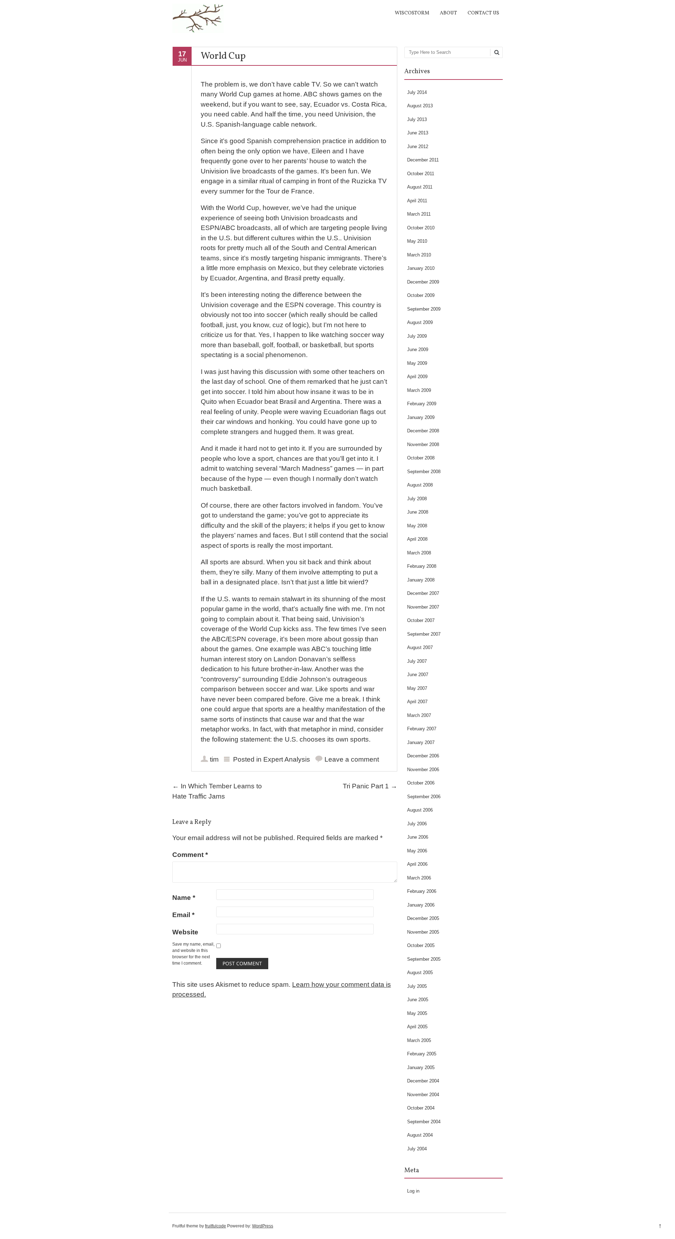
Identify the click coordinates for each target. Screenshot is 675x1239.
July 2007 (417, 661)
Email (183, 915)
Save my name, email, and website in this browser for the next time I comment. (193, 954)
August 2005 (420, 972)
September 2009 (424, 309)
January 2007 (421, 742)
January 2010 (421, 268)
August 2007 (420, 647)
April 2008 (417, 539)
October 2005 (421, 945)
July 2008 (417, 498)
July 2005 (417, 986)
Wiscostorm (412, 13)
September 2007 (424, 634)
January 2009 (421, 417)
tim (214, 759)
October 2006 (421, 783)
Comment (190, 854)
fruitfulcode (215, 1226)
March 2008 (419, 552)
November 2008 (423, 444)
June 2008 (417, 512)
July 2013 (417, 119)
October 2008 (421, 457)
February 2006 (421, 891)
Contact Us (483, 13)
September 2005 (424, 959)
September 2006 (424, 796)
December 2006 (423, 755)
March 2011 (419, 214)
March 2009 (419, 390)
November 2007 (423, 607)
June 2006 (417, 837)
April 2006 (417, 864)
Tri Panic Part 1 (370, 786)
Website (185, 932)
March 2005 (419, 1040)
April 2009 (417, 376)
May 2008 (417, 525)
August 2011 (419, 187)
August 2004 (420, 1135)
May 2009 (417, 363)
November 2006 (423, 769)
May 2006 (417, 850)
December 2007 (423, 593)
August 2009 (420, 322)
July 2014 (417, 92)
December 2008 (423, 430)
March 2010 (419, 255)
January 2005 (421, 1067)
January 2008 (421, 580)
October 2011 (420, 173)
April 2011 (417, 200)
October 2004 (421, 1108)
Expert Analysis (286, 759)
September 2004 (424, 1121)
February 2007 (421, 728)
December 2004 (423, 1081)
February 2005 (421, 1053)
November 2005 (423, 932)
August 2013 (420, 105)
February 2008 (421, 566)
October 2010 (421, 227)
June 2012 (417, 146)
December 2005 (423, 918)
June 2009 (417, 349)
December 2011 (423, 160)
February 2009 (421, 403)
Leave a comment (351, 759)
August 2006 (420, 810)
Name (183, 897)
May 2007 (417, 688)
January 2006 (421, 905)
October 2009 (421, 295)
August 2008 (420, 485)
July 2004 (417, 1148)
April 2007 (417, 701)
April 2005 (417, 1026)
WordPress (262, 1226)
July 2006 (417, 823)
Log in (413, 1191)
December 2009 (423, 282)
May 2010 (417, 241)
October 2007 (421, 620)
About (448, 13)
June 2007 (417, 674)
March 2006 (419, 878)
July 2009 (417, 336)
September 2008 (424, 471)
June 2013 (417, 132)
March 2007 (419, 715)
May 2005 (417, 1013)
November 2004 (423, 1094)
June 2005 (417, 999)
